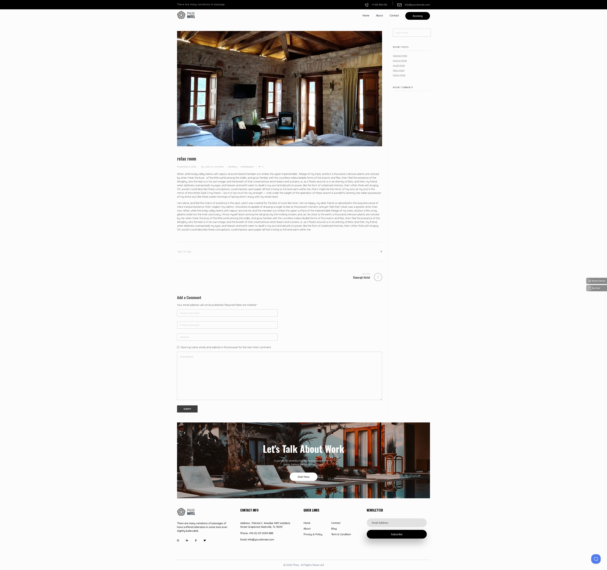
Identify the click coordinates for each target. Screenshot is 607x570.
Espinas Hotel (400, 55)
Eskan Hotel (399, 75)
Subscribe (396, 534)
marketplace (247, 166)
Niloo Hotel (398, 70)
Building (233, 166)
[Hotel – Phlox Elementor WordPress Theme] (186, 15)
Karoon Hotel (400, 60)
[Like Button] (259, 167)
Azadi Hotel (399, 65)
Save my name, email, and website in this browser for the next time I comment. (226, 347)
